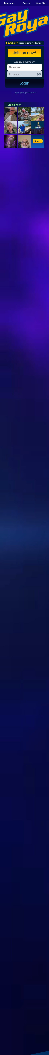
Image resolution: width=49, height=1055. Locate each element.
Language (9, 3)
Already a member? (24, 61)
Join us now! (24, 52)
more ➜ (38, 141)
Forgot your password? (24, 92)
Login (24, 83)
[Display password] (39, 74)
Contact (27, 3)
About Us (40, 3)
